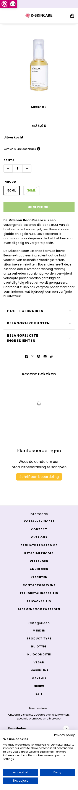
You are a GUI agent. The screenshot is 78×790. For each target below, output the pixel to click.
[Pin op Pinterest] (38, 356)
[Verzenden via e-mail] (45, 356)
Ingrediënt (39, 670)
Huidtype (39, 646)
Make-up (39, 678)
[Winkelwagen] (72, 15)
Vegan (39, 662)
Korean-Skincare (39, 521)
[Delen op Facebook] (26, 356)
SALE (39, 694)
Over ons (39, 537)
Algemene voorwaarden (39, 609)
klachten (39, 577)
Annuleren (39, 569)
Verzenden (39, 561)
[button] (51, 356)
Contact (39, 529)
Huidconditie (39, 654)
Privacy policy (64, 735)
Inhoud (9, 182)
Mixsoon (39, 107)
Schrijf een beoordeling (39, 476)
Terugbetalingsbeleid (39, 593)
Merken (39, 630)
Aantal (9, 160)
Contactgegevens (39, 585)
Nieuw (39, 686)
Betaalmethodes (39, 553)
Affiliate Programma (39, 545)
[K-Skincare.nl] (39, 15)
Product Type (39, 638)
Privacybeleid (39, 601)
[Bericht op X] (32, 356)
